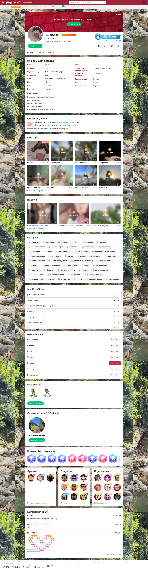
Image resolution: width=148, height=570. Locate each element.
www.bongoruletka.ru (27, 562)
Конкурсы (58, 7)
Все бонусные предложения (42, 7)
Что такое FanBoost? (113, 41)
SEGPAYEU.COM (55, 562)
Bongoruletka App (72, 7)
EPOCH (47, 562)
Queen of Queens (64, 122)
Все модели (6, 7)
